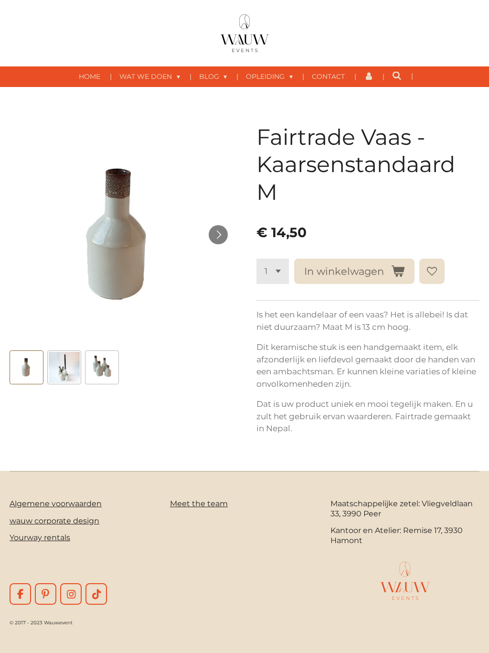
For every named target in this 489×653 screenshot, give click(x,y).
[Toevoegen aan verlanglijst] (432, 271)
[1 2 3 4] (272, 271)
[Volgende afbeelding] (218, 234)
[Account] (369, 77)
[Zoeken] (397, 76)
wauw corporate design (54, 520)
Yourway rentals (40, 537)
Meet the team (199, 503)
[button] (26, 367)
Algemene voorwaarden (56, 503)
